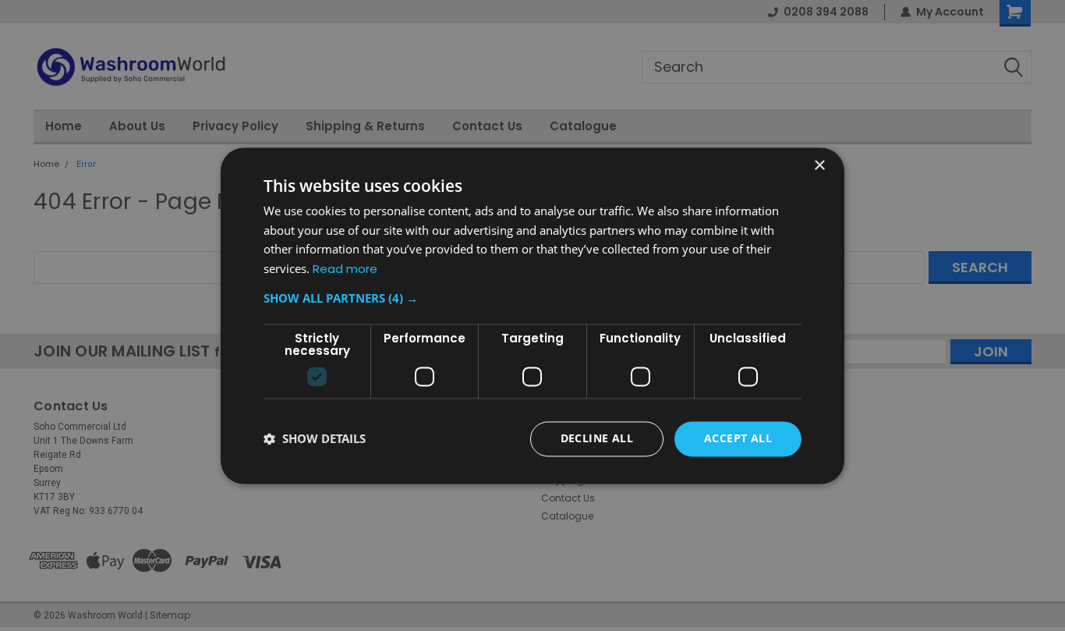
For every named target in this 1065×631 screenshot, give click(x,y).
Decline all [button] (597, 438)
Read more (345, 269)
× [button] (819, 166)
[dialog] (532, 315)
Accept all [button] (738, 438)
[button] (532, 298)
